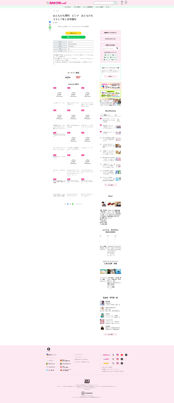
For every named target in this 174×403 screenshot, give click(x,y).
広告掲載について (105, 369)
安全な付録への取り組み (119, 371)
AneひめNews (68, 7)
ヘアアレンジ (108, 55)
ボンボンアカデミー (79, 354)
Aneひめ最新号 (77, 7)
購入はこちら (73, 33)
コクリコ (110, 288)
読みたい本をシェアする (74, 37)
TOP (54, 10)
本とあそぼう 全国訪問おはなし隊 (82, 361)
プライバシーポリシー (114, 369)
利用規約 (110, 367)
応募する (110, 76)
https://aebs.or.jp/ (87, 389)
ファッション (107, 59)
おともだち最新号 (100, 7)
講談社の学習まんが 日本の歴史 (81, 359)
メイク (115, 55)
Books (107, 7)
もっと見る (110, 185)
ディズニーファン (78, 357)
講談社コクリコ (103, 281)
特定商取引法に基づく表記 (107, 371)
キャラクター (114, 57)
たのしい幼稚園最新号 (88, 7)
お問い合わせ (104, 367)
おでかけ (107, 57)
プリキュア (115, 59)
